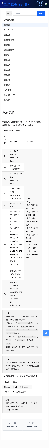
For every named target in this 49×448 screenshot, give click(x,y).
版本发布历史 (9, 20)
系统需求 (7, 25)
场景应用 (7, 100)
